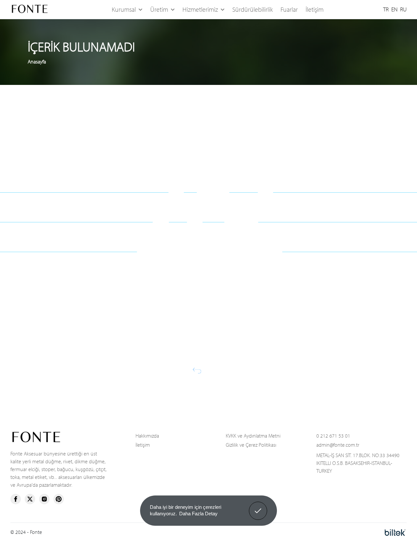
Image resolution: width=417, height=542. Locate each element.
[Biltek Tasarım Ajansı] (395, 532)
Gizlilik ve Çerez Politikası (251, 444)
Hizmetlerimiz (200, 9)
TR (386, 9)
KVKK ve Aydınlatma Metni (253, 435)
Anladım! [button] (258, 505)
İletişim (315, 9)
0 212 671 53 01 (333, 435)
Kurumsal (124, 9)
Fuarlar (289, 9)
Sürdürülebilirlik (252, 9)
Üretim (159, 9)
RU (403, 9)
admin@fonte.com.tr (337, 444)
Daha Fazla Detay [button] (198, 513)
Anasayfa (37, 61)
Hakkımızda (147, 435)
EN (394, 9)
